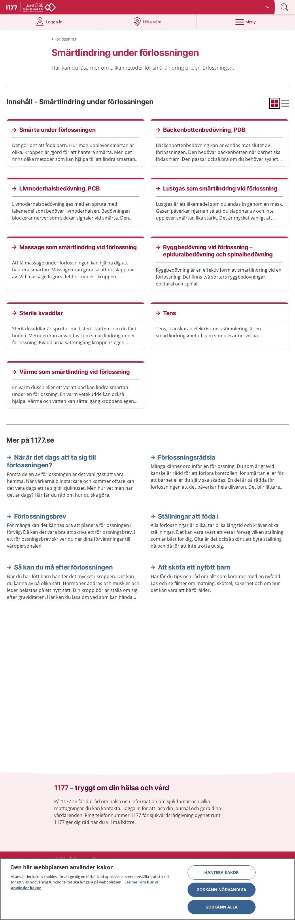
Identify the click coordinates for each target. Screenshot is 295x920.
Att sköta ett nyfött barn (194, 567)
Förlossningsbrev (40, 516)
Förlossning (65, 39)
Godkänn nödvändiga (221, 889)
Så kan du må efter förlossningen (63, 567)
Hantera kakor (221, 872)
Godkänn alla (221, 907)
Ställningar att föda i (188, 516)
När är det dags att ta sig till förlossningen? (51, 461)
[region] (147, 889)
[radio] (274, 103)
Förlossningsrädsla (186, 457)
